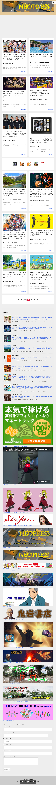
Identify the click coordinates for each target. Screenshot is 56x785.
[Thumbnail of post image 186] (41, 180)
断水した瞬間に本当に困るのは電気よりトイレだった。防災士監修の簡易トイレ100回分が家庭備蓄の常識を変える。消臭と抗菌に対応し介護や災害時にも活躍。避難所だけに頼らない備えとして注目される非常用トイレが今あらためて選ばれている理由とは (32, 387)
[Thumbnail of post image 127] (14, 121)
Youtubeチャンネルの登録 (9, 484)
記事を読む (23, 71)
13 (25, 299)
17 (37, 299)
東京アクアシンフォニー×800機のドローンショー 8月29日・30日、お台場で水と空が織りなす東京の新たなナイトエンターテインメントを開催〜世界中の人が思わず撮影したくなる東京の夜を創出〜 (32, 338)
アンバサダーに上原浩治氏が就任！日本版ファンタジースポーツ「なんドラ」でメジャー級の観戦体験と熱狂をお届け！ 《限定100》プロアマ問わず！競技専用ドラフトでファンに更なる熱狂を (41, 193)
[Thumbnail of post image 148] (14, 180)
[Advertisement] (28, 26)
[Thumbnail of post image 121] (41, 221)
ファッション (48, 239)
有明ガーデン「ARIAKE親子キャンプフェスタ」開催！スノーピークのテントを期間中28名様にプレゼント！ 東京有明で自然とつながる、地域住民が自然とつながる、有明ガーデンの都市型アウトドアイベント (41, 276)
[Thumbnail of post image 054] (14, 46)
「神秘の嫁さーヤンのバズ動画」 (20, 446)
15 (31, 299)
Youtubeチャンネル (8, 446)
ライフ (19, 199)
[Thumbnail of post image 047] (14, 83)
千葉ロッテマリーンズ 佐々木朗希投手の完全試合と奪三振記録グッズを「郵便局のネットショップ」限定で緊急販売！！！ (41, 140)
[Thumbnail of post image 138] (14, 222)
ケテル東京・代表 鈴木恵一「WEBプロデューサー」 (15, 571)
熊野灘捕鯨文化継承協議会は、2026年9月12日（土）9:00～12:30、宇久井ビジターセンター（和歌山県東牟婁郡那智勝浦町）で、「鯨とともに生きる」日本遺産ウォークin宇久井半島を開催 (32, 348)
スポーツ (15, 63)
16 (34, 299)
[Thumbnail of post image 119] (41, 262)
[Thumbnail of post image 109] (14, 263)
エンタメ (42, 62)
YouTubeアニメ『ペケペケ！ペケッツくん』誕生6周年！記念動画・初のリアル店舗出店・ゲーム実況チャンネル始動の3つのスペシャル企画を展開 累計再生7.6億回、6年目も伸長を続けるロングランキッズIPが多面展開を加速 (32, 378)
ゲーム (14, 101)
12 (22, 299)
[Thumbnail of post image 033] (41, 82)
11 (18, 299)
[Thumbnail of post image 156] (41, 125)
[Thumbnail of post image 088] (41, 46)
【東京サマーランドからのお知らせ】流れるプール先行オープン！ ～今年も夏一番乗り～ (41, 56)
